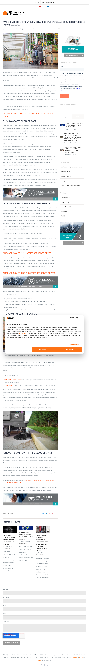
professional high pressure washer (71, 167)
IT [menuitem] (38, 2)
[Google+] (49, 513)
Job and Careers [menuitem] (50, 2)
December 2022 (66, 207)
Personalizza (43, 349)
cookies (39, 660)
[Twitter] (43, 513)
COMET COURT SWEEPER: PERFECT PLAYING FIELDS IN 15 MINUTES (74, 125)
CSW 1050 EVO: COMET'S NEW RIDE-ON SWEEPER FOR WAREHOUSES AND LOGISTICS (9, 539)
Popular (66, 117)
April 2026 (64, 211)
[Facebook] (40, 513)
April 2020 (64, 216)
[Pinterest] (52, 513)
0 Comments (61, 29)
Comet (6, 29)
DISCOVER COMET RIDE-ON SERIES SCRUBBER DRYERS (29, 273)
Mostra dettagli (74, 344)
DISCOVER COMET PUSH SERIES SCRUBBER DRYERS (27, 253)
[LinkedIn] (46, 513)
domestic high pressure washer (70, 185)
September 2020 (66, 197)
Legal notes (75, 657)
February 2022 (65, 202)
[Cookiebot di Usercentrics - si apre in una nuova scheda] (71, 318)
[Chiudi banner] (81, 318)
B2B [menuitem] (43, 2)
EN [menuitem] (35, 2)
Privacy (80, 657)
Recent (78, 117)
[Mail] (55, 513)
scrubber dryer (65, 171)
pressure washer (66, 176)
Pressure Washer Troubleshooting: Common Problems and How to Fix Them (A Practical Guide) (72, 137)
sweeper (63, 181)
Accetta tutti (70, 349)
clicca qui (22, 333)
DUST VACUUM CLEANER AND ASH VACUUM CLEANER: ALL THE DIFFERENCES (73, 149)
